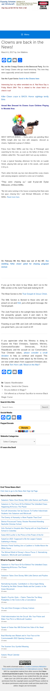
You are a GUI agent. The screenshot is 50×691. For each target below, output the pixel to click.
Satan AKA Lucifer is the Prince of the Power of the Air (22, 535)
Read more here (13, 197)
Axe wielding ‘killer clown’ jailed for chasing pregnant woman (25, 264)
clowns (7, 386)
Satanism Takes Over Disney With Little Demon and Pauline (24, 500)
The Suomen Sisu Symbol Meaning (15, 647)
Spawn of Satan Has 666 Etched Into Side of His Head (22, 627)
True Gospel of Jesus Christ (34, 294)
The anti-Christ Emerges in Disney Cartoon (17, 608)
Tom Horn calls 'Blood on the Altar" (24, 365)
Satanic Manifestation (13, 383)
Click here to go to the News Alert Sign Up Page (19, 491)
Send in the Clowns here (29, 79)
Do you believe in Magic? (15, 390)
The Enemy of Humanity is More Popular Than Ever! (21, 517)
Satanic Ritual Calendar (10, 655)
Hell (19, 303)
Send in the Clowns (19, 386)
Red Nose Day (41, 85)
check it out (5, 91)
